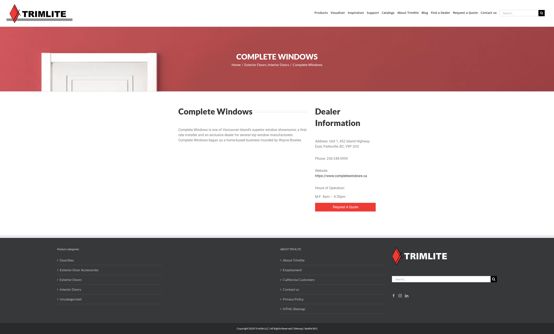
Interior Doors (70, 289)
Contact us (291, 289)
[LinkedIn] (406, 295)
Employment (292, 270)
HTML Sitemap (294, 309)
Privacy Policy (293, 299)
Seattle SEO (310, 328)
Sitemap (298, 328)
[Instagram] (400, 295)
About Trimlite (293, 260)
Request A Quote (345, 207)
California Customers (299, 280)
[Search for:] (518, 13)
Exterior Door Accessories (79, 270)
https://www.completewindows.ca (341, 176)
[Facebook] (393, 295)
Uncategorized (71, 299)
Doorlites (67, 260)
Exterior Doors (71, 280)
